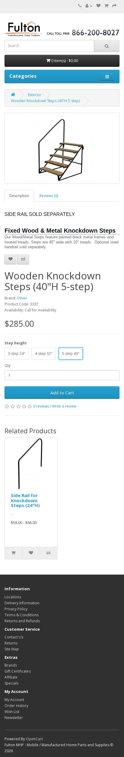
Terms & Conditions (22, 614)
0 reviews (41, 406)
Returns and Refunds (22, 620)
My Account (14, 699)
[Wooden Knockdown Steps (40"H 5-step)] (62, 148)
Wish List (12, 711)
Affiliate (11, 677)
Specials (11, 683)
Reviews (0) (48, 195)
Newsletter (14, 717)
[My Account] (88, 5)
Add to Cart (62, 393)
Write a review (64, 406)
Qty (8, 365)
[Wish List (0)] (98, 5)
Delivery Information (22, 602)
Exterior (34, 94)
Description (19, 195)
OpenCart (34, 738)
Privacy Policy (16, 608)
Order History (16, 705)
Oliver (22, 298)
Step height (16, 343)
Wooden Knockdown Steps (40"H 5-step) (45, 100)
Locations (13, 596)
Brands (11, 665)
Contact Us (14, 637)
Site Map (12, 649)
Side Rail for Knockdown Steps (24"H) (25, 500)
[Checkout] (114, 5)
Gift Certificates (18, 671)
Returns (11, 643)
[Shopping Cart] (106, 5)
